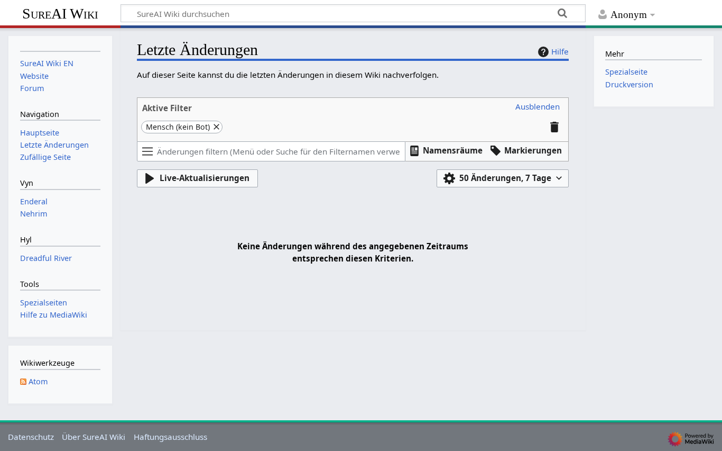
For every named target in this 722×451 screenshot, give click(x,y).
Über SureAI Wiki (93, 436)
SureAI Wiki (60, 13)
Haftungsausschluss (170, 436)
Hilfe (560, 51)
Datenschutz (31, 436)
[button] (537, 107)
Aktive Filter (167, 108)
